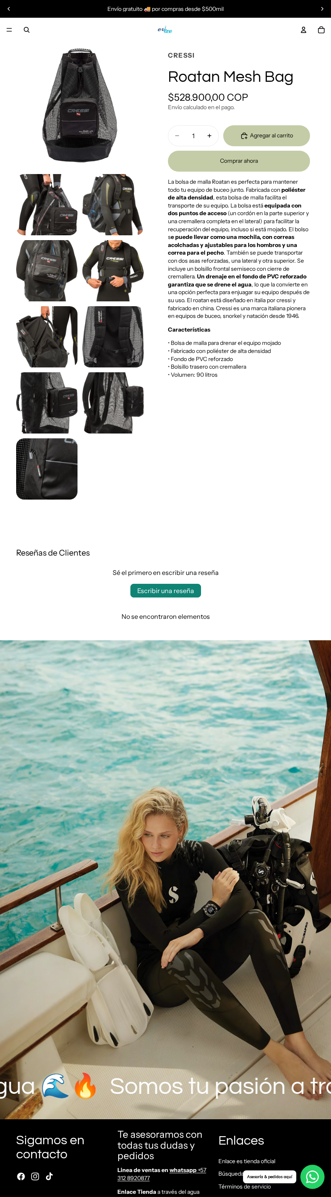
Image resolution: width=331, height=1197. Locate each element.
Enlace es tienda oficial (246, 1160)
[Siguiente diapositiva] (322, 9)
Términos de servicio (244, 1186)
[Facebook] (21, 1176)
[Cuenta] (303, 30)
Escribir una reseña (165, 591)
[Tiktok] (49, 1176)
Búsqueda (231, 1173)
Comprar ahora (239, 160)
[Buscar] (27, 30)
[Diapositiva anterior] (9, 9)
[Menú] (9, 30)
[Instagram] (35, 1176)
